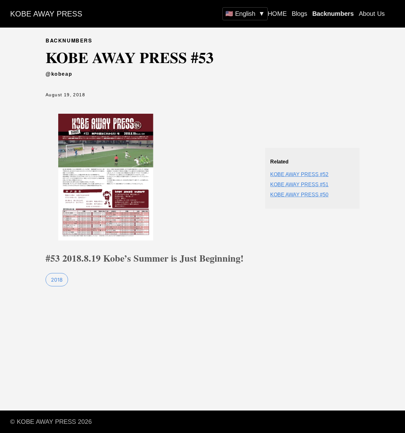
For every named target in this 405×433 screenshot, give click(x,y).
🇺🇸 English (245, 13)
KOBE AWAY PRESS (46, 14)
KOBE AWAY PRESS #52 (299, 174)
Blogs (299, 13)
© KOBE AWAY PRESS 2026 (51, 421)
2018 (57, 280)
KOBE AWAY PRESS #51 (299, 184)
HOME (277, 13)
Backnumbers (333, 13)
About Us (372, 13)
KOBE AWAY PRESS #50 (299, 194)
